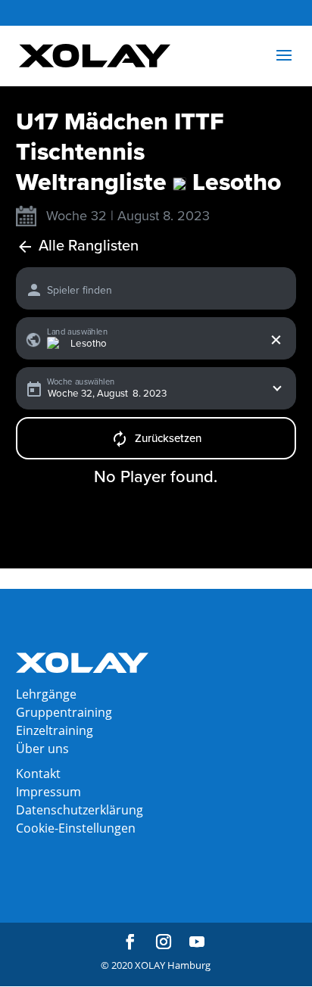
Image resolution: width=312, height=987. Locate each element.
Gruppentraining (64, 712)
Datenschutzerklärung (79, 810)
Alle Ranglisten (89, 246)
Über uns (42, 748)
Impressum (48, 791)
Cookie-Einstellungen (76, 828)
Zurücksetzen (168, 438)
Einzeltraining (54, 730)
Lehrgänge (46, 694)
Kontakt (38, 773)
